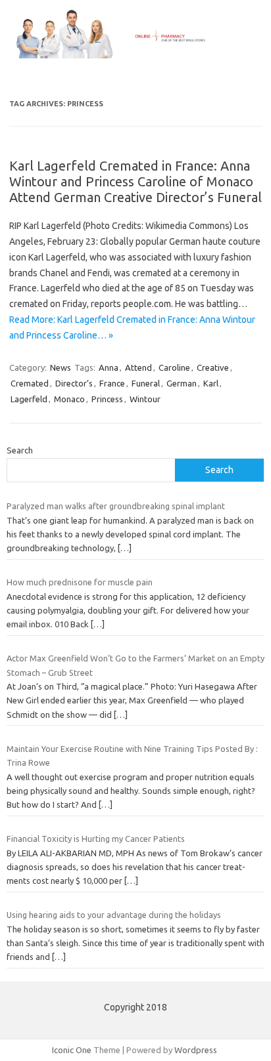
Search (20, 450)
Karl (210, 383)
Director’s (74, 383)
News (60, 367)
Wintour (145, 399)
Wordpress (195, 1049)
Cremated (30, 383)
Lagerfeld (29, 399)
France (112, 383)
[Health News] (135, 55)
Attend (138, 367)
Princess (107, 399)
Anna (108, 367)
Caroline (174, 367)
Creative (213, 367)
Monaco (69, 399)
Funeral (146, 383)
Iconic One (71, 1049)
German (181, 383)
